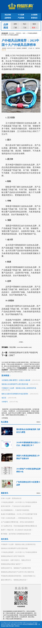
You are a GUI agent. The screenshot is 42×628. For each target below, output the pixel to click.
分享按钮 (5, 418)
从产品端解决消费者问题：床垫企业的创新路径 (17, 522)
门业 (24, 27)
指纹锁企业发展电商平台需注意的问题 (15, 384)
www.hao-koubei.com (24, 347)
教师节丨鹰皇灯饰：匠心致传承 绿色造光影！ (17, 530)
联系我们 (17, 626)
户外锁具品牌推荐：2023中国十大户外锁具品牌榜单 (19, 502)
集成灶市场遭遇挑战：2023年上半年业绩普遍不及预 (19, 514)
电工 (24, 24)
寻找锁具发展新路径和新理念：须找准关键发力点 (18, 576)
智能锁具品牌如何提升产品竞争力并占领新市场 (17, 572)
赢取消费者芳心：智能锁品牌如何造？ (14, 580)
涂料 (15, 24)
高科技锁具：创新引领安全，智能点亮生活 (16, 560)
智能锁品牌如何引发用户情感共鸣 (23, 352)
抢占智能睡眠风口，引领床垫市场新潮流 (15, 510)
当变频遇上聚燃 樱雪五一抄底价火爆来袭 (16, 380)
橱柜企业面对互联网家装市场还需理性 (15, 394)
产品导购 (21, 18)
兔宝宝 (4, 398)
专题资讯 (18, 33)
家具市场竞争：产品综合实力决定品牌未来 (16, 506)
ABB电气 (5, 402)
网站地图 (11, 626)
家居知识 (34, 18)
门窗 (15, 27)
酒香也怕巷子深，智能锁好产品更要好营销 (16, 568)
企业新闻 (34, 15)
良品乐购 (8, 15)
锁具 (34, 24)
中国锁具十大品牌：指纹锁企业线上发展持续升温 (19, 388)
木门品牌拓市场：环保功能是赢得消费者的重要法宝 (19, 526)
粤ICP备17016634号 (16, 624)
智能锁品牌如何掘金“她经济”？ (12, 564)
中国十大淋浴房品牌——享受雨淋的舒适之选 (16, 518)
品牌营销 (8, 18)
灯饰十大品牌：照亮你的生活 (11, 498)
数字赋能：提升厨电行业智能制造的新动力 (16, 534)
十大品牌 (21, 15)
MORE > (39, 422)
